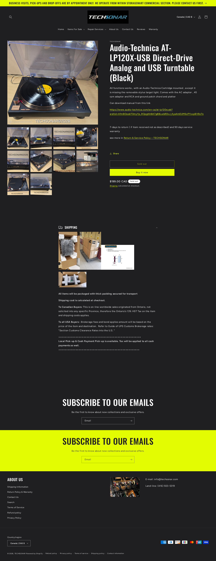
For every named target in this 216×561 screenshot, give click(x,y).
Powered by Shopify (34, 554)
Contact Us (13, 497)
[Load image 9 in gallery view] (18, 184)
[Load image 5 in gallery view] (18, 161)
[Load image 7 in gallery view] (64, 161)
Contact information (115, 553)
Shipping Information (17, 487)
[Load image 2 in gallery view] (41, 138)
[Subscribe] (131, 420)
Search (11, 502)
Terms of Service (15, 507)
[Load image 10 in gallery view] (41, 184)
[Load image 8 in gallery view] (87, 161)
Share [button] (116, 153)
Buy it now (142, 172)
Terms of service (81, 553)
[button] (10, 17)
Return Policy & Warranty (19, 492)
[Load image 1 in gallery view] (18, 138)
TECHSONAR (20, 554)
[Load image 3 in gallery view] (64, 138)
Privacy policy (66, 553)
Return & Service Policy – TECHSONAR (146, 137)
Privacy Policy (14, 518)
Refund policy (14, 512)
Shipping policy (97, 553)
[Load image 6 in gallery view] (41, 161)
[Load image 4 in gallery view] (87, 138)
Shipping (114, 186)
